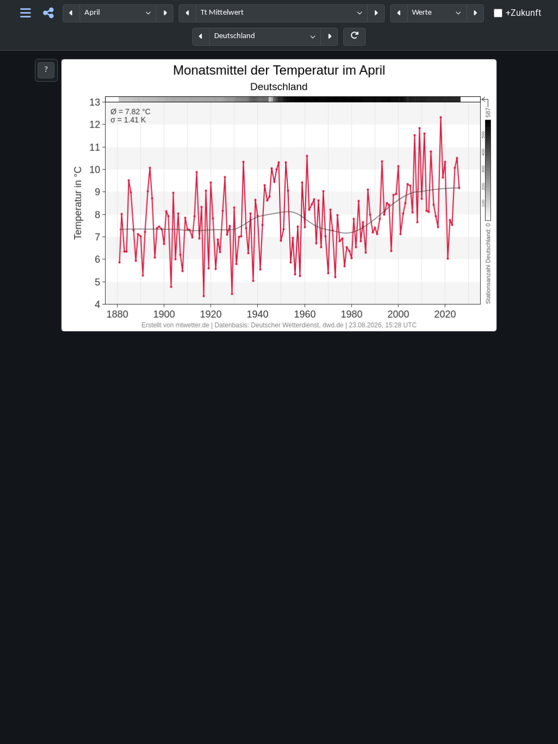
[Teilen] (48, 13)
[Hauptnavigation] (25, 13)
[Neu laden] (354, 37)
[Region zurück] (201, 37)
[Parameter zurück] (187, 13)
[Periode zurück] (71, 13)
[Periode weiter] (164, 13)
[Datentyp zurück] (399, 13)
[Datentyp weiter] (475, 13)
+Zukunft (523, 13)
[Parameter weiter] (376, 13)
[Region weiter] (329, 37)
